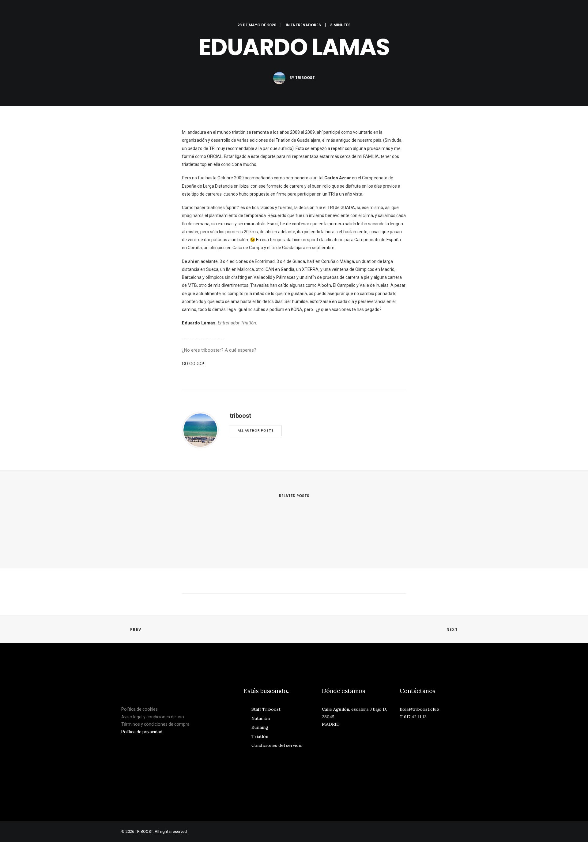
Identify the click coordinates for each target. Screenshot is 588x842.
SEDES (423, 12)
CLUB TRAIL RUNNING (325, 12)
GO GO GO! (193, 363)
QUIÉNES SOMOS (501, 12)
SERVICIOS (396, 12)
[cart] (572, 12)
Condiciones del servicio (277, 745)
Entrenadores (306, 25)
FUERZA (122, 12)
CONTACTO (540, 12)
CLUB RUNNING (221, 12)
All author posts (256, 430)
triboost (305, 77)
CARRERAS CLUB (457, 12)
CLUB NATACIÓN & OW (270, 12)
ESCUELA (366, 12)
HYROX (146, 12)
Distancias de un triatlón (162, 705)
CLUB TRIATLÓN (179, 12)
